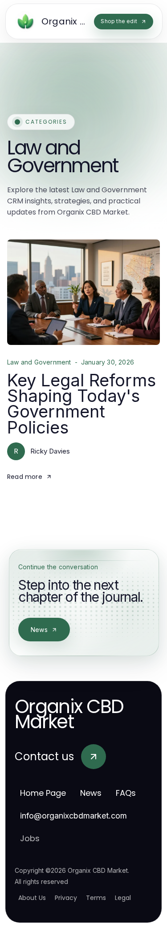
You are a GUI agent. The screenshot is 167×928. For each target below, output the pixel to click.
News (39, 629)
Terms (96, 897)
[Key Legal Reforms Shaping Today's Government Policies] (83, 292)
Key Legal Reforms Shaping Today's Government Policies (81, 404)
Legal (123, 897)
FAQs (126, 792)
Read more (24, 476)
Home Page (43, 792)
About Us (32, 897)
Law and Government (39, 362)
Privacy (66, 897)
